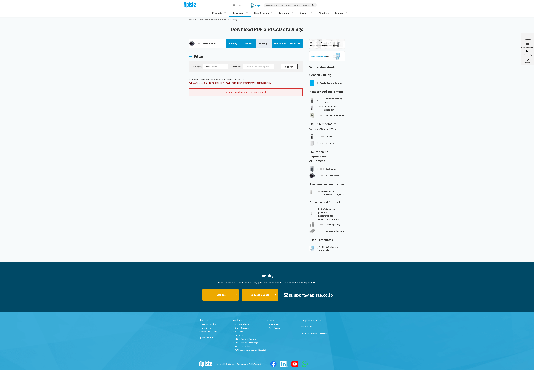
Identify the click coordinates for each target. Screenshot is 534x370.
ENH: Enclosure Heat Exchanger (246, 342)
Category (197, 66)
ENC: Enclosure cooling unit (245, 339)
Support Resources (311, 320)
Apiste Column (206, 337)
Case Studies (261, 13)
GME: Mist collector (242, 328)
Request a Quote (260, 294)
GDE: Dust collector (242, 324)
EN (240, 5)
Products (217, 13)
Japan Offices (206, 328)
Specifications (279, 43)
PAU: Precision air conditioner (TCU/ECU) (250, 350)
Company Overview (208, 324)
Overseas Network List (209, 331)
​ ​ (527, 63)
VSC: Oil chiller (240, 335)
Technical (284, 13)
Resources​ (295, 43)
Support (304, 13)
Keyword (237, 66)
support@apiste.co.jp (311, 295)
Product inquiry (275, 328)
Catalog (233, 43)
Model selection (527, 47)
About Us (324, 13)
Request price (274, 324)
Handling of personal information (314, 333)
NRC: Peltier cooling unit (244, 346)
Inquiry (339, 13)
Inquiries (221, 294)
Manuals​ (248, 43)
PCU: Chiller (239, 331)
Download (238, 13)
